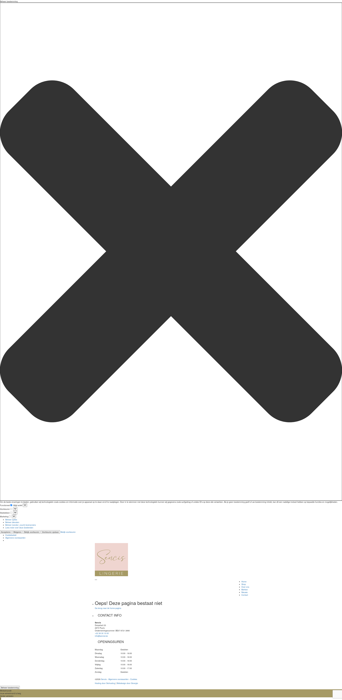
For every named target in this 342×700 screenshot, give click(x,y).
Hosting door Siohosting (105, 683)
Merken (244, 589)
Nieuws (244, 592)
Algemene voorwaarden (15, 537)
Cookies (133, 679)
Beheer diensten (12, 522)
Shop (243, 584)
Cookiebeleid (10, 535)
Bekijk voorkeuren (31, 532)
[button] (171, 252)
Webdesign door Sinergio (127, 683)
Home (243, 581)
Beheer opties (11, 519)
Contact (244, 595)
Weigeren (17, 532)
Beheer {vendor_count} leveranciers (20, 525)
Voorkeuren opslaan (50, 532)
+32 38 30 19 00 (102, 633)
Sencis (104, 679)
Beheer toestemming (10, 687)
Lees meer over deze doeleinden (19, 527)
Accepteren (6, 532)
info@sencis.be (101, 636)
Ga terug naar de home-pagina (108, 608)
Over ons (245, 587)
